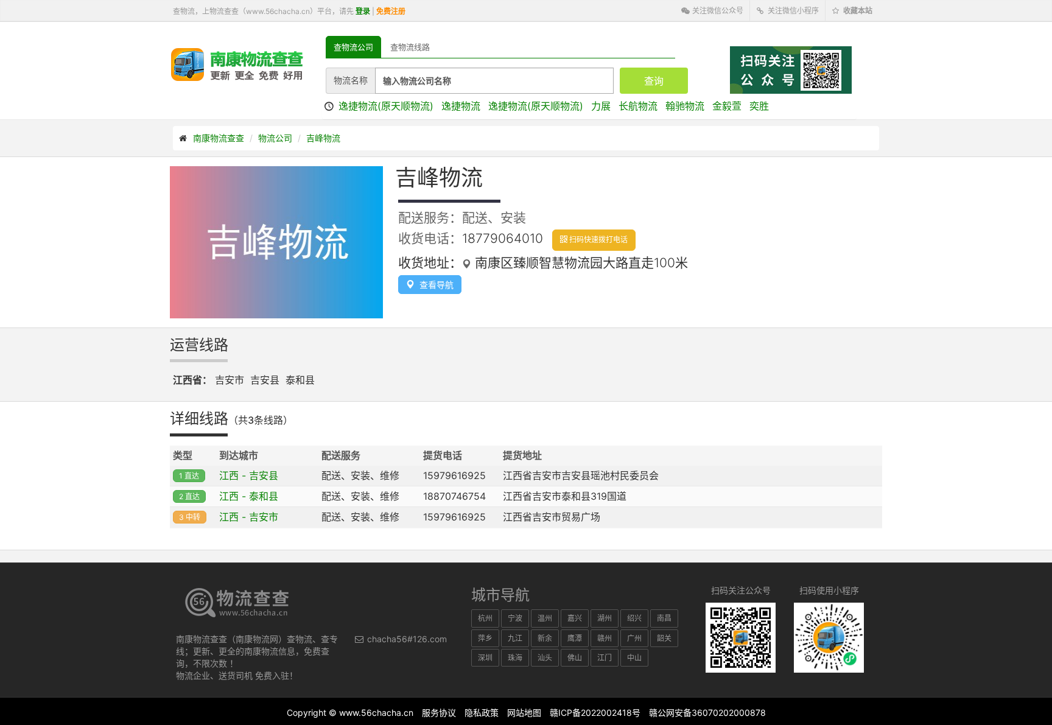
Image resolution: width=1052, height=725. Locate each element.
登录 (363, 11)
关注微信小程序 (792, 10)
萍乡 (485, 638)
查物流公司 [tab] (353, 47)
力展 (601, 106)
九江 (515, 638)
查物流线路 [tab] (410, 47)
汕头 (545, 657)
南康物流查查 (218, 138)
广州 (634, 638)
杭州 (485, 618)
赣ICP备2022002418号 (595, 712)
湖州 (604, 618)
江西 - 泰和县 (248, 496)
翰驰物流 (684, 106)
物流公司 (275, 138)
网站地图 (524, 712)
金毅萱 (727, 106)
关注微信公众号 (716, 10)
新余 (545, 638)
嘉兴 (574, 618)
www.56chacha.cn (376, 712)
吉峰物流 (323, 138)
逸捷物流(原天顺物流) (385, 106)
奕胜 (759, 106)
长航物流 (638, 106)
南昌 (664, 618)
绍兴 (634, 618)
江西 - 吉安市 (248, 517)
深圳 (485, 657)
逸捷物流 (460, 106)
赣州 (604, 638)
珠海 (515, 657)
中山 (634, 657)
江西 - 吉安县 (248, 475)
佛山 (574, 657)
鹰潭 (574, 638)
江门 (604, 657)
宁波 (515, 618)
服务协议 (439, 712)
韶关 (664, 638)
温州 (545, 618)
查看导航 (434, 284)
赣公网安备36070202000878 (707, 712)
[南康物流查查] (237, 64)
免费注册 (390, 11)
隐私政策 (482, 712)
